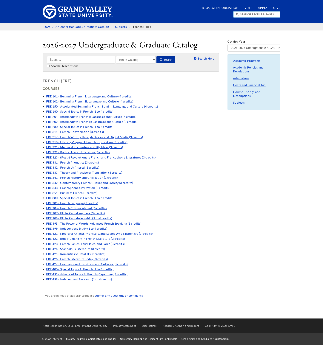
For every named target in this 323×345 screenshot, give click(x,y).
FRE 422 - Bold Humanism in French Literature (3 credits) (85, 238)
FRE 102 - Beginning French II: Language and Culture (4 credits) (89, 101)
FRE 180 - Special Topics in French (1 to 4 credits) (79, 111)
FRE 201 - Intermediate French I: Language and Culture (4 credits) (91, 116)
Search (167, 59)
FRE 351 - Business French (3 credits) (71, 193)
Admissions (241, 78)
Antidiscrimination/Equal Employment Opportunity (75, 325)
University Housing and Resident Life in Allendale (148, 339)
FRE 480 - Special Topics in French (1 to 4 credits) (79, 269)
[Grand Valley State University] (78, 18)
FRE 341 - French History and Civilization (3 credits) (82, 177)
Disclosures (149, 325)
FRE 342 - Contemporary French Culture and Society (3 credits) (89, 182)
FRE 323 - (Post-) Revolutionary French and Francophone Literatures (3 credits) (101, 157)
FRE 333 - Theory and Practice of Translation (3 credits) (84, 172)
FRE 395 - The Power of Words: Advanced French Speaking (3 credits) (93, 223)
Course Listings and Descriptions (246, 93)
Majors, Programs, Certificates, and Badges (91, 339)
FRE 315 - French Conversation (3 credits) (75, 131)
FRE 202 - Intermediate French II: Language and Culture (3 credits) (92, 121)
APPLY (262, 7)
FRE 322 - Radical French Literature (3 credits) (78, 152)
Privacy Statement (124, 325)
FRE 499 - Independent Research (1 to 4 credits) (79, 279)
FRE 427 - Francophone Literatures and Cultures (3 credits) (87, 264)
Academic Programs (246, 60)
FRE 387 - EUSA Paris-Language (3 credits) (75, 213)
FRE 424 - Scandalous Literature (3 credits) (75, 249)
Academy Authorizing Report (181, 325)
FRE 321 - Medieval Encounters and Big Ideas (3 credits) (84, 147)
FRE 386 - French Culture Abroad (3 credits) (76, 208)
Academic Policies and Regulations (248, 69)
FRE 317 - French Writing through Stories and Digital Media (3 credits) (94, 137)
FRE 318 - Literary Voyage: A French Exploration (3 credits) (86, 142)
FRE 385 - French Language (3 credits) (72, 203)
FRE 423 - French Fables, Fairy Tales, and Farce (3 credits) (85, 243)
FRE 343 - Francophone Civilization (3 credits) (78, 187)
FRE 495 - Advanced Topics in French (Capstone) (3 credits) (86, 274)
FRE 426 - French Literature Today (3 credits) (77, 259)
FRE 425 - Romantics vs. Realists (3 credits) (75, 254)
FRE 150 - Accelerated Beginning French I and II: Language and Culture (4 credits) (102, 106)
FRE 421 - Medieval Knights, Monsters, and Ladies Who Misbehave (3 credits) (99, 233)
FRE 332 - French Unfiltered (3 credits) (72, 167)
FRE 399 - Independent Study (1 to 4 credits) (76, 228)
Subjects (121, 26)
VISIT (248, 7)
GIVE (276, 7)
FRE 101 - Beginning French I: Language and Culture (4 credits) (89, 96)
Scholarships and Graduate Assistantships (205, 339)
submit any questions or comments (119, 295)
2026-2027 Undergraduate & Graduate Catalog (77, 26)
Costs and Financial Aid (249, 85)
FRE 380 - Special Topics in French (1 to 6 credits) (79, 198)
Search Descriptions (64, 66)
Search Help (205, 58)
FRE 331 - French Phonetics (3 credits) (72, 162)
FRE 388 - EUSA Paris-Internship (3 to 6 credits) (79, 218)
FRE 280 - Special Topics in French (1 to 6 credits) (79, 126)
